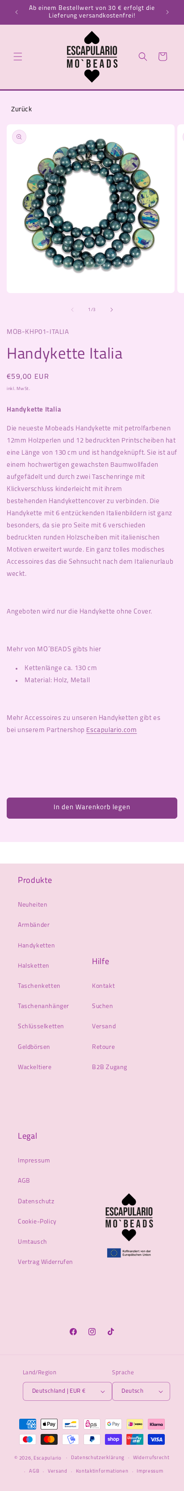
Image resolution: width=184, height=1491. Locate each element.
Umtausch (32, 1242)
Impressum (34, 1161)
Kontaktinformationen (102, 1471)
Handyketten (36, 946)
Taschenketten (39, 986)
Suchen (102, 1006)
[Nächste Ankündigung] (167, 12)
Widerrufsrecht (151, 1458)
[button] (18, 56)
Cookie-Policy (37, 1222)
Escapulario (47, 1458)
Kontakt (103, 986)
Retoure (103, 1047)
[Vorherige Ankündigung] (16, 12)
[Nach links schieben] (72, 310)
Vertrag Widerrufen (45, 1262)
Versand (104, 1026)
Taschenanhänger (43, 1006)
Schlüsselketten (41, 1026)
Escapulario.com (111, 730)
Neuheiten (32, 905)
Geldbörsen (34, 1047)
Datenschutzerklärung (98, 1458)
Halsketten (34, 966)
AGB (24, 1181)
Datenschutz (36, 1201)
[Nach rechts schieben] (111, 310)
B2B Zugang (109, 1067)
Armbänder (34, 925)
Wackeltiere (35, 1067)
